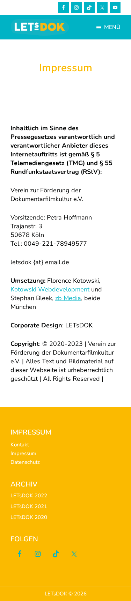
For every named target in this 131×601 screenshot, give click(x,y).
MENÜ (112, 27)
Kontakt (19, 444)
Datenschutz (25, 462)
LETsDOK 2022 (28, 495)
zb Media (68, 298)
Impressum (23, 453)
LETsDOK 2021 (28, 506)
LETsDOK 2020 (28, 517)
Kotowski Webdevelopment (49, 289)
